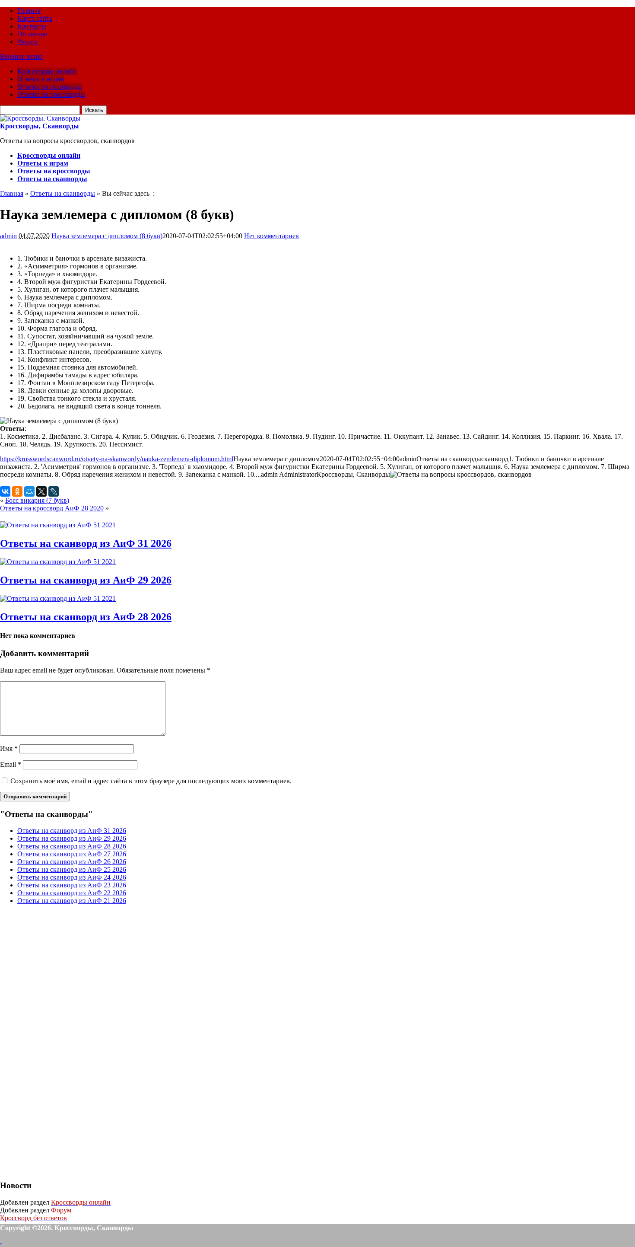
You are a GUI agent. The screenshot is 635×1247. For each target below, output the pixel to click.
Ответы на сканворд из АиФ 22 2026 (71, 892)
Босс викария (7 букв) (37, 500)
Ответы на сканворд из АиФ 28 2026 (85, 616)
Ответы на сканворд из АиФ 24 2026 (71, 877)
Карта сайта (34, 18)
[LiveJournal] (53, 491)
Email (10, 764)
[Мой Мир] (29, 491)
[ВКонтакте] (5, 491)
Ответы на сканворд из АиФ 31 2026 (85, 543)
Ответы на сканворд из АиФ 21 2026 (71, 900)
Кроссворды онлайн (47, 71)
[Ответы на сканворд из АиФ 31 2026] (58, 525)
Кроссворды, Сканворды (39, 126)
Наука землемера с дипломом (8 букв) (106, 235)
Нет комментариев (271, 235)
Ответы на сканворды (49, 86)
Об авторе (32, 34)
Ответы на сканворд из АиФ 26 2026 (71, 861)
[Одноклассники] (17, 491)
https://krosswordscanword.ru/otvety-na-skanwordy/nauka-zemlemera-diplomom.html (116, 458)
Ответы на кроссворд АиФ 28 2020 (52, 508)
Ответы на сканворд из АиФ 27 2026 (71, 854)
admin (8, 235)
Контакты (31, 26)
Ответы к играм (40, 79)
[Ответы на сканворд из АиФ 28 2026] (58, 598)
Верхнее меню (21, 56)
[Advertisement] (65, 1041)
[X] (41, 491)
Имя (9, 748)
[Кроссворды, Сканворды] (40, 118)
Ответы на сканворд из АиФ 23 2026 (71, 885)
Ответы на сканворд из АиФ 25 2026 (71, 869)
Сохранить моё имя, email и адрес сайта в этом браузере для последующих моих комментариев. (151, 781)
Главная (29, 10)
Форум (27, 41)
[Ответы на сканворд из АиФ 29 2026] (58, 561)
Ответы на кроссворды (51, 94)
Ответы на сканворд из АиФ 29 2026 (85, 580)
